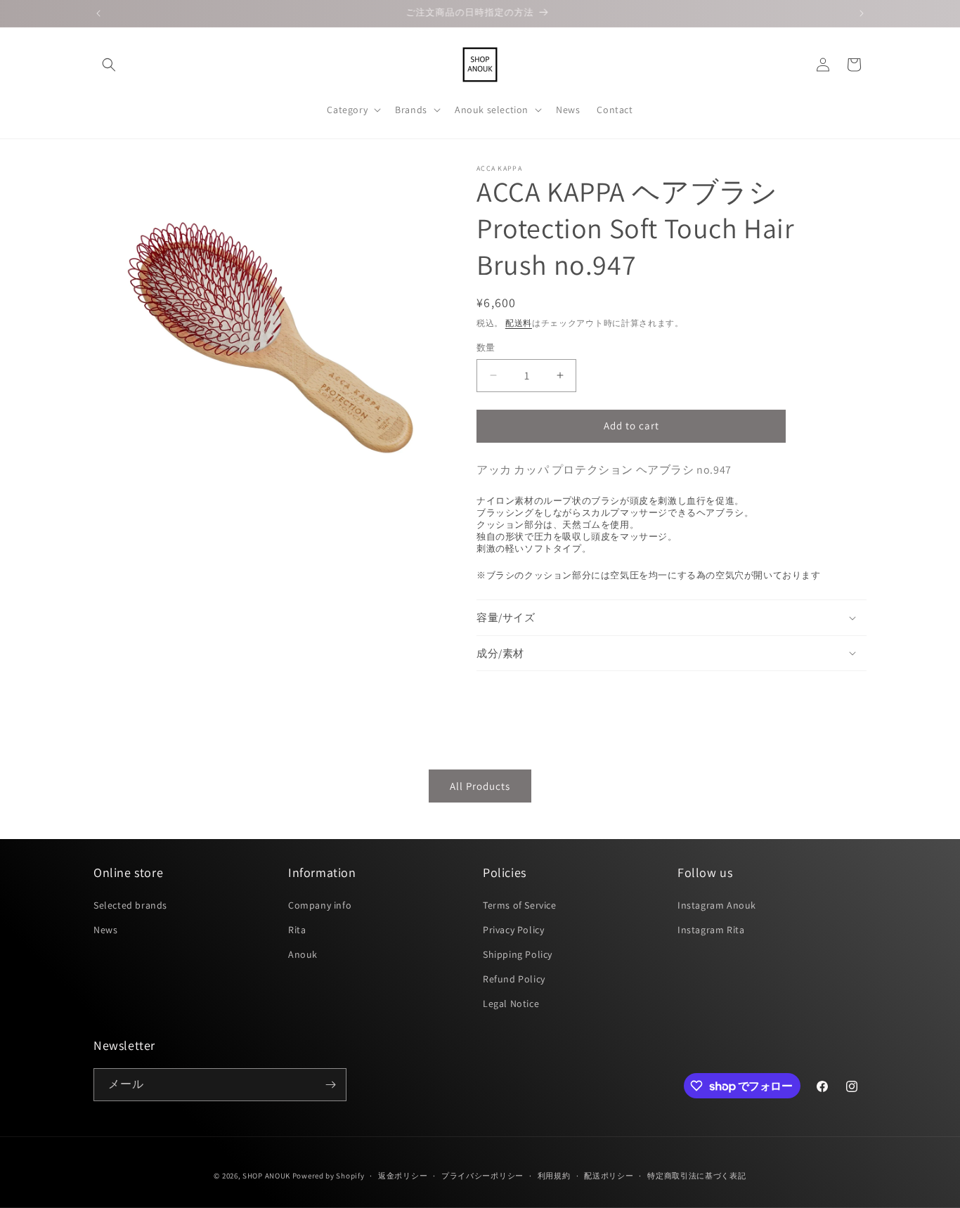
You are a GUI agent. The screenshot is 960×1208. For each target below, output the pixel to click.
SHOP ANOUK (266, 1176)
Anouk (303, 954)
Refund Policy (514, 979)
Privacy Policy (513, 929)
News (105, 929)
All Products (480, 786)
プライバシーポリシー (482, 1176)
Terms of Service (520, 905)
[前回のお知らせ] (98, 13)
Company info (319, 905)
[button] (108, 64)
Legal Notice (511, 1003)
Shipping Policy (517, 954)
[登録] (330, 1084)
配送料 (518, 323)
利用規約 (554, 1176)
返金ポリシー (402, 1176)
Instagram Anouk (716, 905)
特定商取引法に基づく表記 (696, 1176)
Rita (297, 929)
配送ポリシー (608, 1176)
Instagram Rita (710, 929)
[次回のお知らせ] (861, 13)
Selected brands (130, 905)
